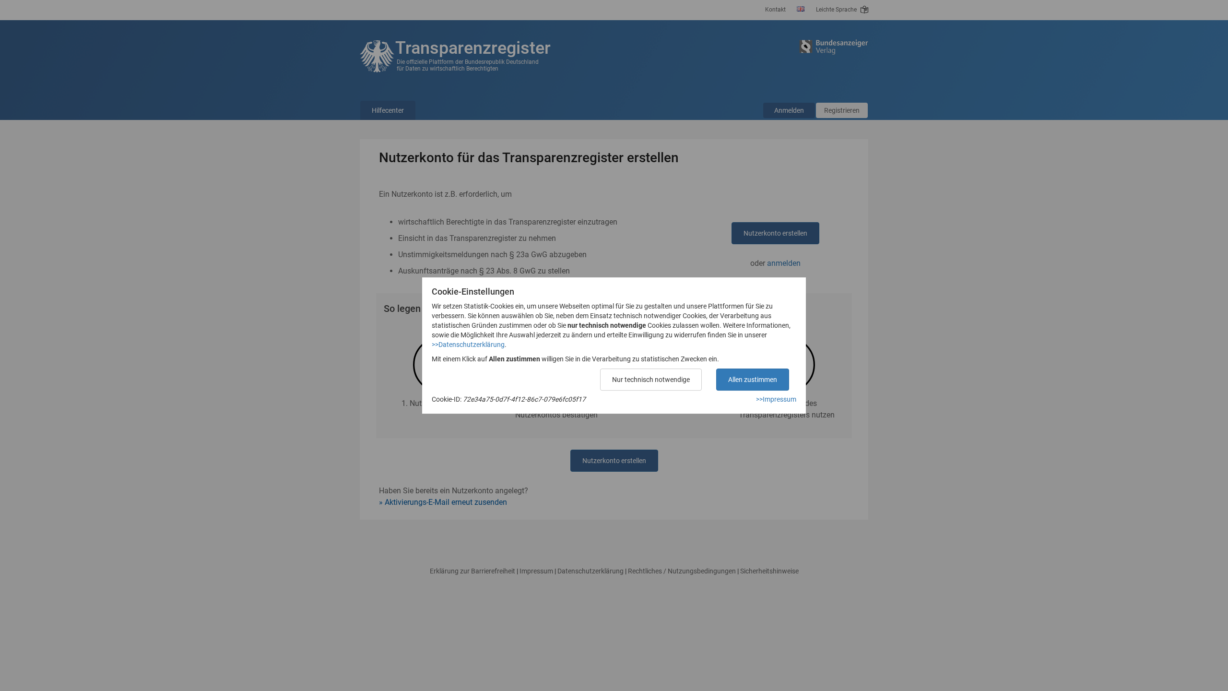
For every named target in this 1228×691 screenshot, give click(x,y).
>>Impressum (776, 399)
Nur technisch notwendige (651, 379)
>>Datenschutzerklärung (468, 344)
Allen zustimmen (752, 379)
